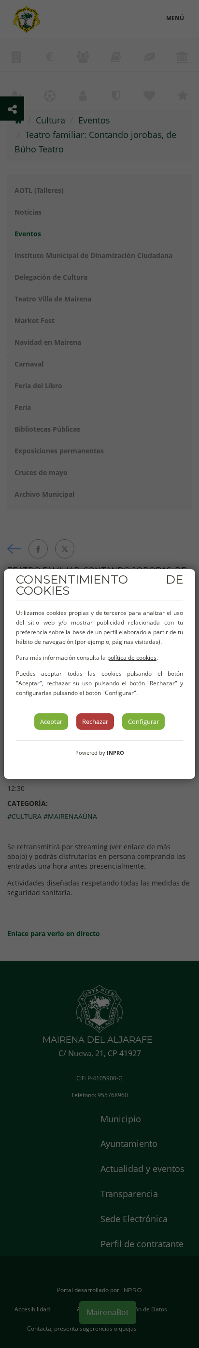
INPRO (115, 752)
